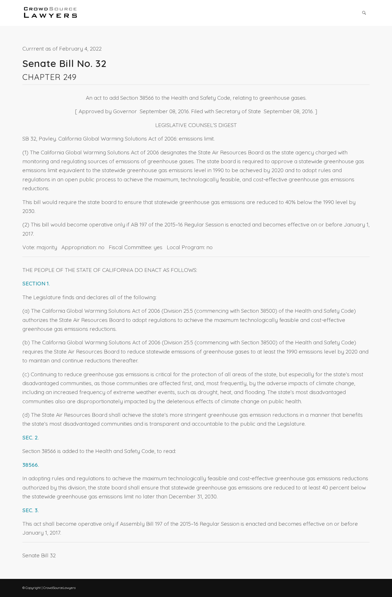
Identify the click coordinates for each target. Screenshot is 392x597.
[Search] (364, 13)
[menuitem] (364, 13)
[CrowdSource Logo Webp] (50, 13)
